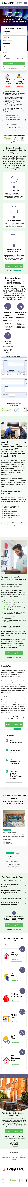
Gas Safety (14, 1155)
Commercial (20, 58)
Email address (6, 37)
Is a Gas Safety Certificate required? (9, 885)
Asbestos (14, 1159)
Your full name (6, 31)
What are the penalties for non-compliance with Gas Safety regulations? (11, 892)
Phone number (6, 43)
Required (5, 56)
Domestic (8, 58)
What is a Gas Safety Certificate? (11, 898)
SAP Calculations (6, 1157)
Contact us (15, 1146)
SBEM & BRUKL (22, 1157)
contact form (16, 676)
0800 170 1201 (18, 674)
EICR (8, 1155)
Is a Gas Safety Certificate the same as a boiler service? (10, 903)
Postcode (5, 50)
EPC (4, 1155)
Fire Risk (14, 1157)
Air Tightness (22, 1155)
